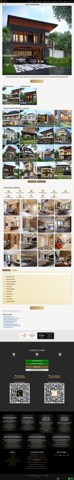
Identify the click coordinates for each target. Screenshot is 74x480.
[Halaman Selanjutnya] (72, 479)
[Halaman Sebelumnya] (58, 479)
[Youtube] (60, 455)
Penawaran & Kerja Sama (37, 369)
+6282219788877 (54, 377)
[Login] (68, 1)
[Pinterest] (64, 455)
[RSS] (68, 455)
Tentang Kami (54, 1)
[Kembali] (3, 4)
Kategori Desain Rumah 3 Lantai (10, 319)
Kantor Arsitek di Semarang (37, 443)
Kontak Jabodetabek (37, 360)
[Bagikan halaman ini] (66, 479)
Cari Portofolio (6, 270)
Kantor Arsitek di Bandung (46, 426)
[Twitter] (66, 455)
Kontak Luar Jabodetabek (37, 363)
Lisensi (18, 310)
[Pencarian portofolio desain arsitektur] (61, 479)
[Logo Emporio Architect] (4, 1)
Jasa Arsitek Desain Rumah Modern (11, 324)
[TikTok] (62, 455)
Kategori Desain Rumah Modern (10, 321)
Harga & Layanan (46, 1)
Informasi (60, 1)
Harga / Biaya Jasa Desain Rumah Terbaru (12, 325)
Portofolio (32, 1)
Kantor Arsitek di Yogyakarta (12, 443)
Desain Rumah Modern (8, 322)
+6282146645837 (20, 377)
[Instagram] (58, 455)
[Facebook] (56, 455)
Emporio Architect (32, 475)
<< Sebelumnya (32, 181)
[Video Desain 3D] (63, 479)
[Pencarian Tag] (5, 4)
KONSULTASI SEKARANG (37, 307)
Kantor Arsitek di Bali (28, 426)
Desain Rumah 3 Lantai (8, 316)
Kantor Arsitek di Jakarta (9, 424)
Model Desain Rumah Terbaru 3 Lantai (11, 318)
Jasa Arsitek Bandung (8, 327)
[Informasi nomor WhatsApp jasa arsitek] (69, 479)
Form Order (37, 367)
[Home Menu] (28, 1)
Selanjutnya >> (41, 181)
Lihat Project (37, 81)
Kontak (65, 1)
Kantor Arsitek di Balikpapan (61, 442)
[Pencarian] (73, 1)
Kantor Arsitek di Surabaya (64, 426)
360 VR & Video (38, 1)
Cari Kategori (14, 270)
